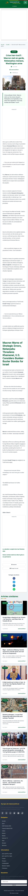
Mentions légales (6, 865)
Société (7, 44)
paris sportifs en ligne (7, 853)
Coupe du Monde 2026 (7, 828)
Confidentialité (5, 863)
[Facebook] (2, 813)
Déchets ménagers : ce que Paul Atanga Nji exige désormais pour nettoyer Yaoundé (13, 716)
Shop (3, 840)
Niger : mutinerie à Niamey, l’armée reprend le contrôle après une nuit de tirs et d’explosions (13, 651)
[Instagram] (6, 813)
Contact (3, 858)
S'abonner (14, 885)
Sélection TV (5, 838)
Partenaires (4, 868)
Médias (3, 835)
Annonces (4, 845)
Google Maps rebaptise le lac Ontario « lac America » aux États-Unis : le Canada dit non (14, 619)
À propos (4, 861)
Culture (3, 831)
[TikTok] (22, 813)
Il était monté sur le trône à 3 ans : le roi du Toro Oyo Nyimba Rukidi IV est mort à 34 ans (14, 683)
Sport (3, 823)
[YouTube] (18, 813)
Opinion (3, 833)
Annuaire (4, 843)
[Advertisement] (14, 25)
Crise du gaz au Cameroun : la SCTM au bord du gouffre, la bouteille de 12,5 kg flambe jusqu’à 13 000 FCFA (14, 750)
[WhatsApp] (10, 813)
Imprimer (15, 564)
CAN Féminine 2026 (6, 826)
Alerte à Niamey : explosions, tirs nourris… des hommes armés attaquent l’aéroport (13, 782)
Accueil (2, 44)
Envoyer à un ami (14, 568)
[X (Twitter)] (14, 813)
